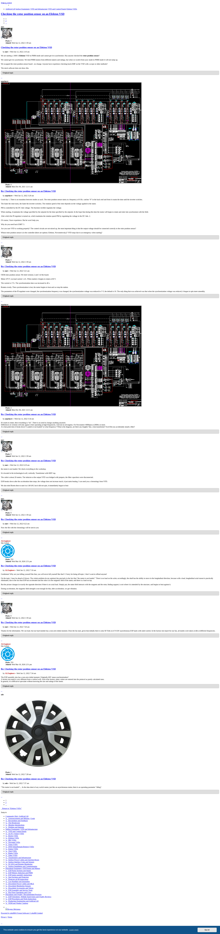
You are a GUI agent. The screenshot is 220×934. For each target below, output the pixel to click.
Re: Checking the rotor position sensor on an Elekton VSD (28, 191)
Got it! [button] (207, 930)
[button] (6, 23)
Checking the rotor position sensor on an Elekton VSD (32, 13)
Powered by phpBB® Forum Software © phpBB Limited (22, 913)
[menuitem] (6, 907)
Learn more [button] (73, 930)
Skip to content (6, 3)
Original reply (8, 237)
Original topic (8, 73)
